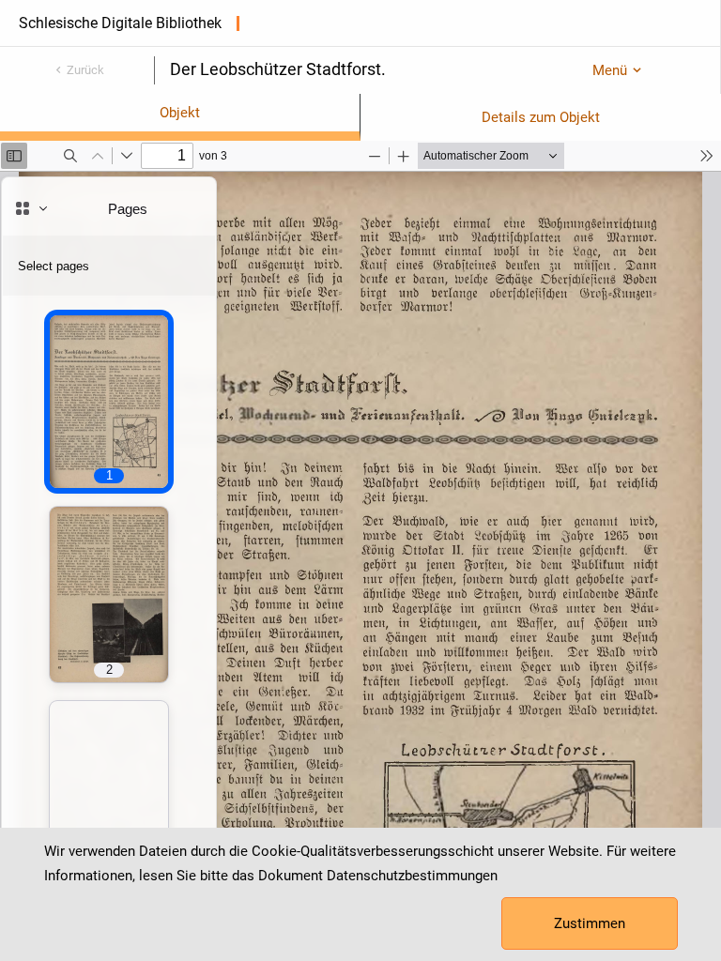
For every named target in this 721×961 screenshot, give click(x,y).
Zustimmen (589, 923)
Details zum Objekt (541, 117)
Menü (609, 70)
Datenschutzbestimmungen (412, 875)
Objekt (180, 112)
